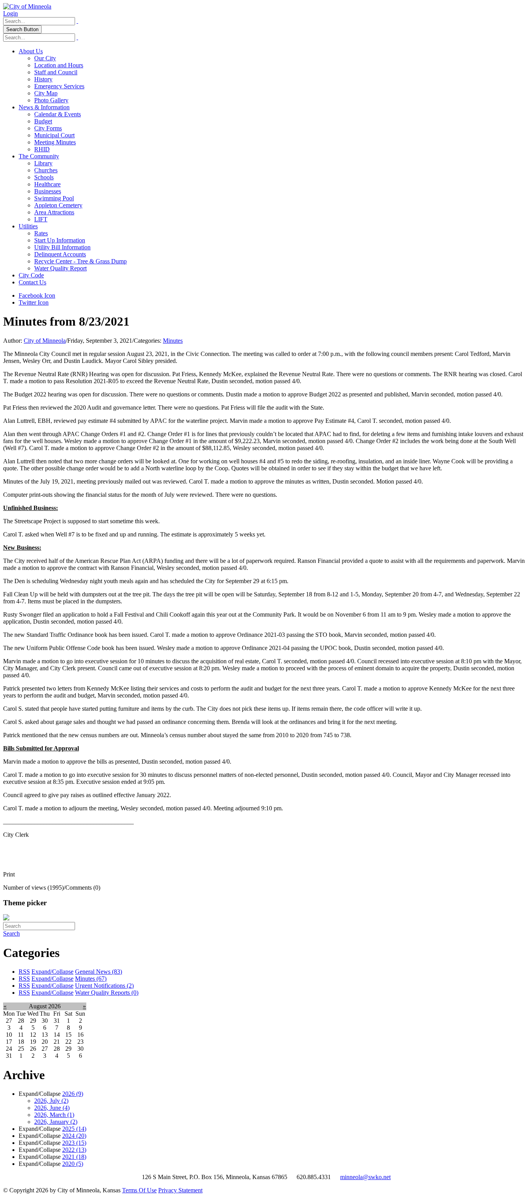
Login (10, 13)
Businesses (47, 191)
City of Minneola (45, 340)
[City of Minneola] (27, 6)
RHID (42, 149)
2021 (74, 1156)
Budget (43, 121)
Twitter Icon (34, 302)
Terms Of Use (139, 1190)
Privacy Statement (180, 1190)
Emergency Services (59, 86)
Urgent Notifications (104, 985)
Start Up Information (59, 240)
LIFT (40, 219)
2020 (72, 1163)
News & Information (44, 107)
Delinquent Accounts (60, 254)
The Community (39, 156)
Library (43, 163)
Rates (41, 233)
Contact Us (32, 282)
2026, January (55, 1121)
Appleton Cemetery (58, 205)
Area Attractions (54, 212)
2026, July (51, 1100)
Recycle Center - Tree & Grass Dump (80, 261)
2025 (74, 1128)
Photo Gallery (51, 100)
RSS (24, 971)
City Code (31, 275)
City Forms (48, 128)
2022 (74, 1149)
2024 (74, 1135)
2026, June (52, 1107)
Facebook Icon (37, 295)
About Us (31, 51)
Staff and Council (55, 72)
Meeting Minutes (55, 142)
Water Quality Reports (106, 992)
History (43, 79)
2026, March (54, 1114)
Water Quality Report (60, 268)
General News (98, 971)
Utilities (28, 226)
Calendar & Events (57, 114)
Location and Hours (58, 65)
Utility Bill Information (62, 247)
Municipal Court (54, 135)
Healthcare (47, 184)
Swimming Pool (54, 198)
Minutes (173, 340)
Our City (45, 58)
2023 (74, 1142)
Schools (44, 177)
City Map (46, 93)
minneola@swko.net (365, 1177)
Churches (46, 170)
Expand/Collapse (52, 971)
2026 (72, 1093)
